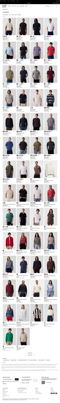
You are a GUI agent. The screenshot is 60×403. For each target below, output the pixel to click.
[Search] (56, 6)
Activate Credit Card (20, 391)
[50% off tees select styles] (29, 3)
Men (12, 6)
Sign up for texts (53, 391)
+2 (51, 131)
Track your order (5, 392)
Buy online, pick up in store (6, 395)
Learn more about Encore (21, 390)
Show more (4, 362)
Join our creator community (38, 393)
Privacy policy (5, 383)
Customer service (5, 389)
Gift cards (4, 393)
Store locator (52, 390)
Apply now (23, 382)
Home (4, 9)
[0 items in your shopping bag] (59, 1)
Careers (36, 389)
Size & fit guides (5, 394)
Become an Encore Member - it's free (22, 389)
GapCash (4, 396)
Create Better (37, 391)
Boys (17, 6)
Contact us (52, 389)
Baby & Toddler (22, 6)
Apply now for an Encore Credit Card (22, 392)
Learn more (27, 382)
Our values (36, 390)
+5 (51, 36)
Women (9, 6)
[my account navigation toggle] (57, 1)
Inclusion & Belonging (38, 392)
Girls (15, 6)
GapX (26, 6)
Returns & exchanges (5, 391)
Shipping (4, 390)
